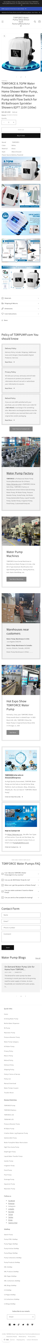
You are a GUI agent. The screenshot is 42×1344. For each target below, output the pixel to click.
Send (8, 948)
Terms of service (10, 1339)
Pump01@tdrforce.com (21, 843)
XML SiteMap (8, 1267)
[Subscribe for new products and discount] (32, 1316)
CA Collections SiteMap (11, 1299)
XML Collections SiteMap (12, 1281)
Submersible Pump (10, 1138)
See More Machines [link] (16, 579)
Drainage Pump (9, 1179)
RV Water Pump (9, 1129)
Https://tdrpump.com (14, 834)
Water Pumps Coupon (11, 1088)
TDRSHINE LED (9, 1119)
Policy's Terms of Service (12, 1074)
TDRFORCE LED (9, 1115)
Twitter (10, 1217)
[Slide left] (16, 77)
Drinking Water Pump (11, 1019)
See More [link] (13, 732)
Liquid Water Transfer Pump (13, 1156)
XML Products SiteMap (11, 1271)
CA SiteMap (7, 1290)
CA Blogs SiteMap (9, 1304)
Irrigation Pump (9, 1165)
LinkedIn (11, 1209)
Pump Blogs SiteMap (11, 1253)
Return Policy (8, 1056)
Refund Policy (8, 1060)
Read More (8, 362)
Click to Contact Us (11, 847)
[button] (2, 21)
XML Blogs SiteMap (10, 1285)
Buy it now (21, 136)
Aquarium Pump (9, 1184)
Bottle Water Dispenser (11, 1023)
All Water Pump (9, 1046)
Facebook (11, 1201)
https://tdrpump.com (14, 484)
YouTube (11, 1212)
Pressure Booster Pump (12, 1037)
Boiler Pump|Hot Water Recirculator (16, 1142)
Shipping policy (21, 1339)
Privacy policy (32, 1336)
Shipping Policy (9, 1069)
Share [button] (6, 320)
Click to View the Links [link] (12, 797)
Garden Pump (8, 1161)
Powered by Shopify (12, 1336)
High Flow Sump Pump (11, 1147)
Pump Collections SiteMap (12, 1258)
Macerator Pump (9, 1033)
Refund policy (22, 1336)
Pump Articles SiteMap (11, 1248)
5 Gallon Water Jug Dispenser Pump (16, 1133)
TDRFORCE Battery (10, 1110)
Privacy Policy (8, 1051)
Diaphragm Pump (10, 1152)
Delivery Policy (9, 1065)
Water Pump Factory (20, 473)
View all (37, 958)
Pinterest (11, 1203)
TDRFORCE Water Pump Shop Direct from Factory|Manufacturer (23, 1334)
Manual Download (10, 1083)
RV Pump (7, 1028)
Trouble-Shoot (9, 1093)
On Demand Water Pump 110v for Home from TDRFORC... (19, 968)
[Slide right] (25, 77)
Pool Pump (7, 1175)
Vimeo (10, 1220)
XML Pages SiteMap (10, 1276)
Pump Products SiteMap (12, 1262)
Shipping (4, 115)
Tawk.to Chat (12, 1223)
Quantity (4, 118)
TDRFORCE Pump (9, 1105)
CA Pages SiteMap (10, 1295)
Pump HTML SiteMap (11, 1239)
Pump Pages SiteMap (11, 1244)
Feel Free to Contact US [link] (21, 429)
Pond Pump (8, 1170)
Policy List (7, 1079)
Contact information (32, 1339)
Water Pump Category (11, 1042)
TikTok (10, 1214)
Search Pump (8, 1234)
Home (6, 1014)
